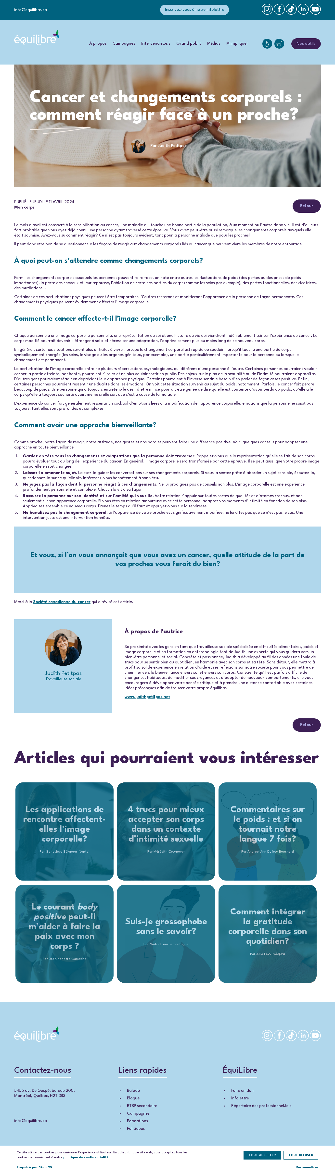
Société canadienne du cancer (61, 602)
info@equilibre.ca (30, 10)
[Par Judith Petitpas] (167, 155)
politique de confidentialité (85, 1157)
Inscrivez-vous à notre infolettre (194, 10)
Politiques (136, 1129)
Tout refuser (301, 1155)
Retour (306, 206)
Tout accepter (262, 1155)
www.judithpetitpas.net (147, 697)
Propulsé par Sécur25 (34, 1167)
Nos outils (306, 44)
